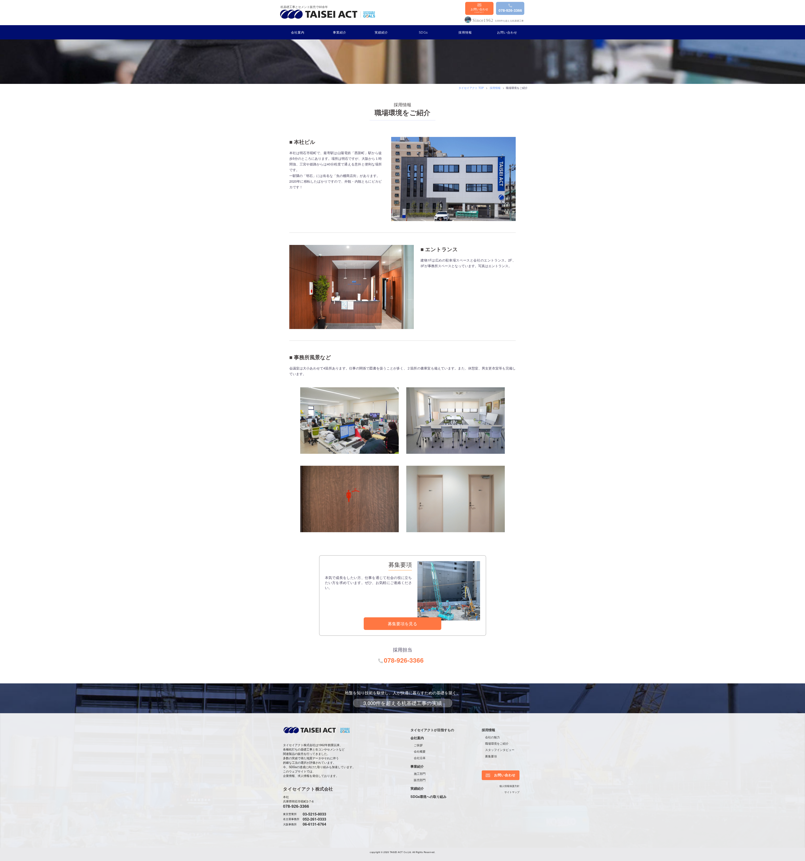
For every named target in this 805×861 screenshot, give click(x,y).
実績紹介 (381, 32)
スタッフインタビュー (499, 750)
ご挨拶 (418, 745)
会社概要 (420, 751)
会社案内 (297, 32)
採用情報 (465, 32)
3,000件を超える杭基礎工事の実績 (402, 702)
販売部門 (420, 780)
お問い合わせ (479, 9)
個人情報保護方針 (509, 786)
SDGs (423, 32)
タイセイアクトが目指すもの (432, 729)
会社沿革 (420, 758)
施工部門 (420, 773)
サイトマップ (511, 792)
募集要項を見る (402, 623)
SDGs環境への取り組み (428, 796)
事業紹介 (339, 32)
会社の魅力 (492, 737)
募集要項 (491, 756)
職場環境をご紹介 (497, 743)
